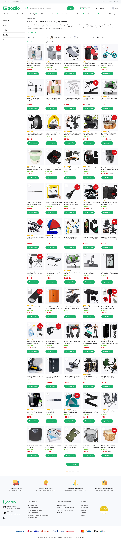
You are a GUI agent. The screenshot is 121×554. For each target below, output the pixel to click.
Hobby (54, 14)
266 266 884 (84, 9)
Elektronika (20, 14)
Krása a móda (92, 14)
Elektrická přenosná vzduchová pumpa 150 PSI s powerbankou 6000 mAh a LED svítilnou (109, 342)
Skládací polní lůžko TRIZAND (88, 99)
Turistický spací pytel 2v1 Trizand (34, 307)
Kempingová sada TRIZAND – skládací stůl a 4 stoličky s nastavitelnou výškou (72, 99)
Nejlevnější (40, 42)
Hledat (70, 8)
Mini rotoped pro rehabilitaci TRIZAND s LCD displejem (72, 133)
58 (78, 470)
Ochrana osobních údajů (35, 510)
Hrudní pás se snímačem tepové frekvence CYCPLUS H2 (91, 412)
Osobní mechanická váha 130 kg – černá (35, 446)
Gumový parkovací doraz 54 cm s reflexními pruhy (35, 377)
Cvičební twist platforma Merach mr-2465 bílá (52, 272)
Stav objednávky (32, 505)
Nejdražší (47, 42)
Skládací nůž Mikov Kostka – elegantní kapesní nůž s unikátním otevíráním (35, 203)
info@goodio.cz (11, 506)
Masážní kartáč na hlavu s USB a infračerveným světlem (109, 307)
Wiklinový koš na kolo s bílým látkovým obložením (109, 446)
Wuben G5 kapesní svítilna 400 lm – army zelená (71, 446)
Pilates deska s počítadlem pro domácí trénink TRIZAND (72, 307)
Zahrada (43, 14)
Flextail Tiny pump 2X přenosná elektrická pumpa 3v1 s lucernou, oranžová (53, 307)
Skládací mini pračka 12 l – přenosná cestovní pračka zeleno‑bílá (34, 168)
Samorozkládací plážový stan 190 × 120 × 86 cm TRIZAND (71, 412)
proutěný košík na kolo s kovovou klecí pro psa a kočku (108, 134)
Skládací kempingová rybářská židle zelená (107, 377)
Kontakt (116, 1)
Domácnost (7, 14)
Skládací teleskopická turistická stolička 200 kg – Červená (90, 64)
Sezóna (79, 14)
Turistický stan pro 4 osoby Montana (72, 272)
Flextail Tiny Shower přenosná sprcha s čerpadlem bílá (89, 273)
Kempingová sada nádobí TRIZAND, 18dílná (90, 133)
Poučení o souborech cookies (65, 507)
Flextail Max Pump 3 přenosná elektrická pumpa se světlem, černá (109, 168)
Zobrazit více (30, 32)
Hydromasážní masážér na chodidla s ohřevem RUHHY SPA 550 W (53, 168)
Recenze (59, 512)
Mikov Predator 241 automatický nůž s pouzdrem (51, 412)
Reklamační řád (32, 517)
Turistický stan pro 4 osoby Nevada (109, 99)
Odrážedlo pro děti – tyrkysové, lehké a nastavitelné (107, 64)
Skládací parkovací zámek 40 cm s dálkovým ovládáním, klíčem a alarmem (53, 134)
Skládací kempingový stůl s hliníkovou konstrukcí (72, 168)
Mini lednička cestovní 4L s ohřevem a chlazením (34, 64)
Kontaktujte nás (61, 505)
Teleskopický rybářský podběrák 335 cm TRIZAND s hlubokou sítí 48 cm (91, 446)
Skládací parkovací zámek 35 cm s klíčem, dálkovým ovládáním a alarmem (53, 203)
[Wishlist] (29, 46)
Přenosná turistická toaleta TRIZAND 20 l (53, 64)
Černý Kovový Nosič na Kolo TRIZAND (35, 238)
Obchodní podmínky (33, 507)
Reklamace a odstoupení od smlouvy (38, 515)
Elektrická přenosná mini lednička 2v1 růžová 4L (52, 99)
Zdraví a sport (66, 14)
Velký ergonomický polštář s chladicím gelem (53, 446)
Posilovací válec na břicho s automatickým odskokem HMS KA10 (72, 377)
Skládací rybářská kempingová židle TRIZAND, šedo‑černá (35, 273)
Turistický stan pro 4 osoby (53, 237)
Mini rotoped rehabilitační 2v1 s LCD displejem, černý (109, 238)
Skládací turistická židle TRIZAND (108, 411)
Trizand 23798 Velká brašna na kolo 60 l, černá (109, 203)
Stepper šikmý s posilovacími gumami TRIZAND (91, 203)
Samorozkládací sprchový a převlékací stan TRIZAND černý (35, 134)
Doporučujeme (31, 42)
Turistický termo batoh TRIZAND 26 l (89, 168)
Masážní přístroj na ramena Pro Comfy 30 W (72, 342)
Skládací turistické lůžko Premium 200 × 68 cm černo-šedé (72, 64)
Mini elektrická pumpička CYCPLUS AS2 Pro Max (52, 377)
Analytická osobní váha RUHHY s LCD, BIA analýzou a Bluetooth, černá (35, 412)
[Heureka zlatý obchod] (104, 510)
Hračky (32, 14)
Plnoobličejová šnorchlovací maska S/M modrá (35, 342)
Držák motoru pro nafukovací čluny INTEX (52, 342)
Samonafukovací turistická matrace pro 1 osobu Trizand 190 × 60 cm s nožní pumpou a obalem (91, 238)
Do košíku (34, 73)
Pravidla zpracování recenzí (65, 510)
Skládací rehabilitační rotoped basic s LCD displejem (33, 99)
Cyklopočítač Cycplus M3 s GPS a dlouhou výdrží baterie (109, 272)
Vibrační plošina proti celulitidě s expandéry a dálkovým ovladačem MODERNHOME (90, 342)
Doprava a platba (106, 1)
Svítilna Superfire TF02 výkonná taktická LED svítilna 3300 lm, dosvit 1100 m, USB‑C (72, 203)
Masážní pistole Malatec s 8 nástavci (91, 307)
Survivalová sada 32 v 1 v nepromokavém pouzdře (90, 377)
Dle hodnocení (56, 42)
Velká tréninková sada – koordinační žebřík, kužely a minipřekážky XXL (72, 238)
